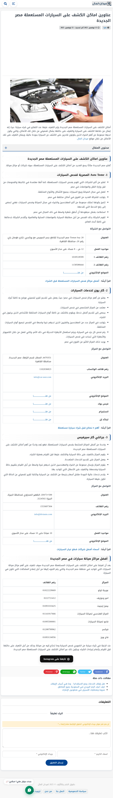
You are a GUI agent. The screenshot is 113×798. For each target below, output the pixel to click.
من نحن (48, 791)
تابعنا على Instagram (57, 659)
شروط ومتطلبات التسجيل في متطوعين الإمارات (83, 690)
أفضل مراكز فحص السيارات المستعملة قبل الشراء (72, 281)
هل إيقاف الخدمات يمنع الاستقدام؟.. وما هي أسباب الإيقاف (77, 684)
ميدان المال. (82, 139)
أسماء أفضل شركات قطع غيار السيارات (78, 549)
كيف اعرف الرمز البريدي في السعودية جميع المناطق (81, 687)
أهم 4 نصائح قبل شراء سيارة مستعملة (79, 428)
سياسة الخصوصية (77, 791)
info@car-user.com (42, 377)
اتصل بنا (60, 791)
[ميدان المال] (101, 4)
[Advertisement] (56, 51)
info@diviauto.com (43, 514)
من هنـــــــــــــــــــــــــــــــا (73, 273)
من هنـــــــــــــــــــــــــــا (42, 541)
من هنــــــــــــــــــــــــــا (42, 396)
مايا (105, 27)
